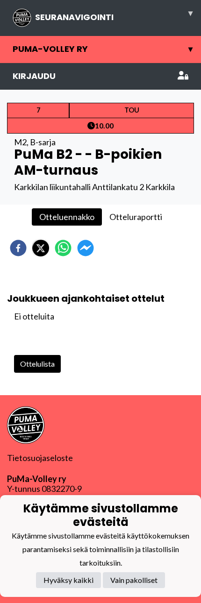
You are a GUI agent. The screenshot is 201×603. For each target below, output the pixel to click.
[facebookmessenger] (85, 248)
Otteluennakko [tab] (66, 217)
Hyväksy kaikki (68, 579)
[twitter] (40, 248)
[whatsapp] (63, 248)
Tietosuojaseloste (40, 458)
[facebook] (18, 248)
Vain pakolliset (134, 579)
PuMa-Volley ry (103, 49)
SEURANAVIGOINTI (114, 15)
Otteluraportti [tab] (135, 217)
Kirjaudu (34, 76)
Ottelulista (37, 363)
